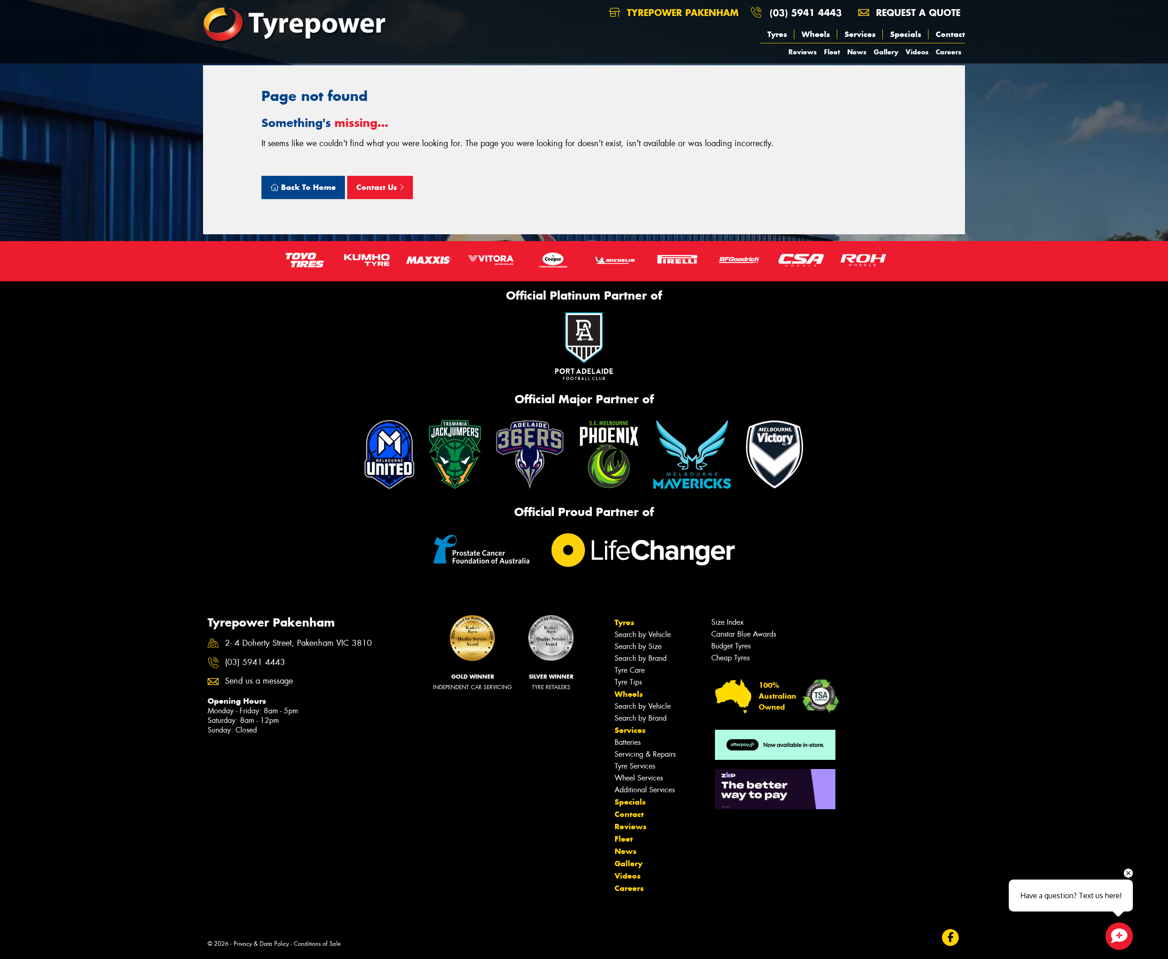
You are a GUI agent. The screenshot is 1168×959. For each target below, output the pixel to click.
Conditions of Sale (317, 944)
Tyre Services (635, 766)
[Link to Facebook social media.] (950, 937)
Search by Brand (641, 658)
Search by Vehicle (643, 634)
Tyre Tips (628, 682)
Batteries (628, 742)
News (856, 51)
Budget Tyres (731, 646)
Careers (948, 51)
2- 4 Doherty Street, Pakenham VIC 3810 (298, 643)
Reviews (802, 51)
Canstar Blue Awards (743, 634)
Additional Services (645, 790)
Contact (950, 34)
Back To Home (307, 187)
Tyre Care (630, 670)
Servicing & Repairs (645, 754)
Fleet (832, 51)
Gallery (886, 51)
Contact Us (377, 187)
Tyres (777, 34)
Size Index (727, 622)
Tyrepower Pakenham (681, 12)
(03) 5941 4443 (806, 12)
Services (860, 34)
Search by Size (638, 646)
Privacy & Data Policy (261, 944)
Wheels (816, 34)
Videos (917, 51)
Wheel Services (639, 778)
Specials (905, 34)
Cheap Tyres (730, 658)
